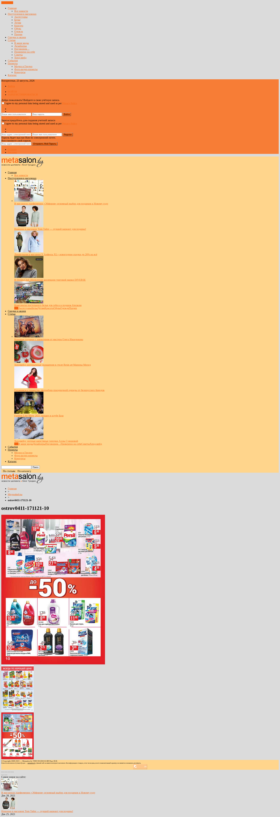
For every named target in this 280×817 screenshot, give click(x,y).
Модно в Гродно (23, 66)
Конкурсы (19, 72)
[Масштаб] (12, 772)
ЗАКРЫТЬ (7, 2)
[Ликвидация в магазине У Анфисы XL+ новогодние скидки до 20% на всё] (28, 251)
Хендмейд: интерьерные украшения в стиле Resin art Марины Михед (52, 364)
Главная (12, 8)
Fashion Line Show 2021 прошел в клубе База (39, 415)
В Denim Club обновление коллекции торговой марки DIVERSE (50, 279)
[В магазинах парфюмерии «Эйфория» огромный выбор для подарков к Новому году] (28, 200)
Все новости (21, 11)
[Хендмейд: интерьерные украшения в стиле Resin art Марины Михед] (28, 362)
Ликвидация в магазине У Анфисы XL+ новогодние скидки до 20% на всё (55, 254)
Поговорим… (21, 49)
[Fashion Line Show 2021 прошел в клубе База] (28, 412)
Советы (18, 54)
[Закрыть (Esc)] (2, 772)
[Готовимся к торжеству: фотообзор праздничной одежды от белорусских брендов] (28, 387)
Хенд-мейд (20, 57)
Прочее (18, 34)
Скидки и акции (17, 37)
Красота (18, 25)
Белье (17, 19)
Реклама (12, 152)
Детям (17, 22)
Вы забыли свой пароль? (15, 117)
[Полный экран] (9, 772)
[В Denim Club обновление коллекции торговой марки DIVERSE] (28, 277)
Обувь (17, 28)
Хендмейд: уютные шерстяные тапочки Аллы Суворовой (46, 441)
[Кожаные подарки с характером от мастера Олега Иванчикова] (28, 336)
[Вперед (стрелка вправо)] (6, 774)
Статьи (12, 40)
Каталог (12, 75)
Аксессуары (21, 17)
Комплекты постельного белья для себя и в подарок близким (48, 305)
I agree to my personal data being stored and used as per (41, 103)
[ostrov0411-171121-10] (53, 663)
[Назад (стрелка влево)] (2, 774)
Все (16, 308)
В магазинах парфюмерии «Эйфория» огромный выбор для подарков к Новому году (61, 203)
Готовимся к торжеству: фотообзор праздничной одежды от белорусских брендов (59, 390)
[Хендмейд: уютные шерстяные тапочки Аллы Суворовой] (28, 438)
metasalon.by (32, 763)
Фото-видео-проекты (26, 69)
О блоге (12, 149)
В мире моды (21, 43)
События (13, 60)
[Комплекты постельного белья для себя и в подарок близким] (28, 302)
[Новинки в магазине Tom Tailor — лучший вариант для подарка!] (28, 226)
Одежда (18, 31)
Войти (11, 86)
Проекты (13, 63)
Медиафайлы (15, 494)
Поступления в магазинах (22, 14)
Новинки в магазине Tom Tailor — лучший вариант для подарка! (50, 229)
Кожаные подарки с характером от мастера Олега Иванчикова (48, 339)
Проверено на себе (24, 51)
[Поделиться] (6, 772)
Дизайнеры (20, 46)
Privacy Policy (69, 103)
